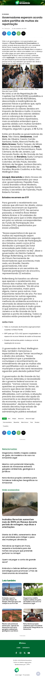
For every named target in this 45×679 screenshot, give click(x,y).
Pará (31, 422)
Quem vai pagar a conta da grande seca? (19, 560)
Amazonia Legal (30, 418)
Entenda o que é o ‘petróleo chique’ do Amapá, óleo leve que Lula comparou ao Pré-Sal (11, 600)
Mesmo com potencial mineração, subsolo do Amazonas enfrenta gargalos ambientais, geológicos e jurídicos (18, 468)
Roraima (37, 422)
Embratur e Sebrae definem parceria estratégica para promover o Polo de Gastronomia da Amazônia (19, 571)
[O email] (23, 33)
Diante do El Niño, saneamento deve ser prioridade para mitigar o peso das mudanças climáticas (19, 537)
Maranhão (16, 422)
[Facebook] (4, 33)
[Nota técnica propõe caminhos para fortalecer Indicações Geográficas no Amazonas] (33, 615)
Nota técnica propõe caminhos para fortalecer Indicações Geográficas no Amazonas (20, 480)
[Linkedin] (14, 33)
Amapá (14, 418)
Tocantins (5, 426)
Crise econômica (7, 422)
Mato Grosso (24, 422)
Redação (7, 28)
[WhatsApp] (19, 33)
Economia (5, 14)
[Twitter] (9, 33)
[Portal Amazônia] (22, 3)
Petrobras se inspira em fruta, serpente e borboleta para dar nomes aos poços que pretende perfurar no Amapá (17, 549)
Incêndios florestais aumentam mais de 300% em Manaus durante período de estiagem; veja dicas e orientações (19, 523)
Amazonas (21, 418)
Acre (9, 418)
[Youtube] (28, 653)
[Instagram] (20, 653)
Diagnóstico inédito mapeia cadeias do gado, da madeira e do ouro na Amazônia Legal (19, 455)
